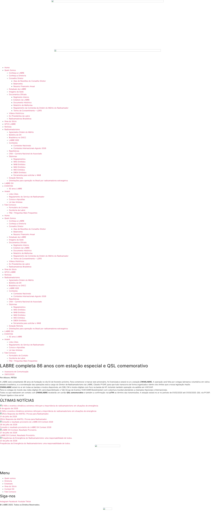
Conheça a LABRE (16, 73)
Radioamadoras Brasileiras (20, 119)
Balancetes (18, 84)
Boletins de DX (15, 135)
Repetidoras (14, 151)
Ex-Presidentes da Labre (19, 116)
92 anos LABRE (15, 188)
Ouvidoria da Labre (17, 210)
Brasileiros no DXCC (17, 137)
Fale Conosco (10, 205)
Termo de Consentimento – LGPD (27, 110)
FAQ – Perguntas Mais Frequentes (23, 213)
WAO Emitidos (19, 167)
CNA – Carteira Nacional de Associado (25, 154)
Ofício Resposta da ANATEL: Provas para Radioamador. (23, 419)
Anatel (7, 191)
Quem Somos (10, 70)
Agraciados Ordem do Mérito (21, 132)
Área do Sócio (10, 121)
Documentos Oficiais (18, 94)
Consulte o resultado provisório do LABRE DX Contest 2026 (25, 427)
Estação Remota (16, 178)
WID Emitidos (19, 170)
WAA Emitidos (19, 162)
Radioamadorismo (12, 129)
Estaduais (8, 484)
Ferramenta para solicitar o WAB (27, 175)
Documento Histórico (22, 102)
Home (7, 67)
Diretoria (8, 481)
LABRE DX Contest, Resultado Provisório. (17, 435)
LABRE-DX (8, 183)
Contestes (13, 143)
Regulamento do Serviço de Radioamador (26, 197)
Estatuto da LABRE (21, 100)
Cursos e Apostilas (17, 199)
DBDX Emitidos (19, 172)
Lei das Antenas (15, 202)
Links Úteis (13, 194)
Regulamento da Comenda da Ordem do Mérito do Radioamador (40, 108)
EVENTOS (8, 186)
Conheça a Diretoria (17, 75)
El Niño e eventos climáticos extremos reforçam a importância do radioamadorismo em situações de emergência (48, 411)
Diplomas (13, 156)
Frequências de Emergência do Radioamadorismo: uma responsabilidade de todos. (35, 443)
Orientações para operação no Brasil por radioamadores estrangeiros (38, 180)
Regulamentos (19, 159)
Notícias (7, 127)
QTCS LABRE (10, 124)
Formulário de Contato (18, 207)
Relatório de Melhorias (22, 105)
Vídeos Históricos (16, 113)
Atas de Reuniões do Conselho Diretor (29, 81)
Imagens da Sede (16, 92)
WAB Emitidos (19, 164)
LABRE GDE (14, 140)
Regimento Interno (21, 97)
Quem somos (10, 478)
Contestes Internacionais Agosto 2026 (29, 148)
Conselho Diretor (16, 78)
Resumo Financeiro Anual (24, 86)
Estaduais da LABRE (17, 89)
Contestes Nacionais (22, 145)
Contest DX (9, 489)
